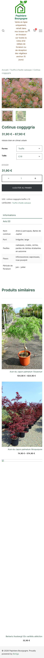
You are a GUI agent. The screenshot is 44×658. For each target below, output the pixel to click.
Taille (4, 155)
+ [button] (35, 178)
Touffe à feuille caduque (21, 70)
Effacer (5, 165)
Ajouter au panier (22, 188)
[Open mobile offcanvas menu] (40, 30)
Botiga (16, 654)
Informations (9, 215)
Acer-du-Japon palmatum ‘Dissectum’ (26, 371)
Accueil (5, 70)
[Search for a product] (3, 30)
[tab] (22, 215)
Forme (5, 148)
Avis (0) (6, 221)
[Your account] (28, 30)
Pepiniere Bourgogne (21, 17)
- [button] (8, 178)
